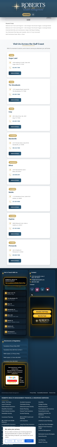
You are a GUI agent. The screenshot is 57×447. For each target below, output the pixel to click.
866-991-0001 (35, 281)
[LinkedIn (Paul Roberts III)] (42, 290)
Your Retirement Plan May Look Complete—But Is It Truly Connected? (23, 32)
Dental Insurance (43, 406)
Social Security (42, 436)
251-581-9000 (16, 201)
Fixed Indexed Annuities (8, 411)
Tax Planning (41, 440)
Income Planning (24, 413)
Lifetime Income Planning (45, 420)
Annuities (41, 402)
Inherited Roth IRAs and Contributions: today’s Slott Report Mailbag (22, 30)
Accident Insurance (25, 402)
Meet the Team (42, 315)
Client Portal (26, 14)
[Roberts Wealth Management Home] (28, 6)
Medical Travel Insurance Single (45, 427)
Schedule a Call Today (42, 311)
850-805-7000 (16, 255)
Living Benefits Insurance (8, 424)
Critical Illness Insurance (8, 406)
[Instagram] (37, 290)
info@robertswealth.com (38, 279)
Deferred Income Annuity (27, 406)
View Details (15, 73)
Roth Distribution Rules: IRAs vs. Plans (15, 34)
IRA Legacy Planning (44, 417)
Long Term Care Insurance (27, 424)
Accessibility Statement (42, 392)
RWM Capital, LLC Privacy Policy (12, 353)
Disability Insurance (7, 409)
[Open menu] (33, 14)
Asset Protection (6, 404)
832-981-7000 (16, 67)
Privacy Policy (33, 392)
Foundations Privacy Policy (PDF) (12, 346)
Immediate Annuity (7, 413)
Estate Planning (24, 409)
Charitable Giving (25, 404)
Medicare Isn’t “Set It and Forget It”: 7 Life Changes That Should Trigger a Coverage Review (28, 25)
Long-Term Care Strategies (45, 424)
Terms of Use (52, 392)
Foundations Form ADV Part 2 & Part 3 (13, 349)
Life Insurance (24, 420)
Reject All (19, 441)
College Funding (42, 404)
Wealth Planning (42, 442)
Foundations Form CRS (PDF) (11, 361)
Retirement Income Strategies (46, 434)
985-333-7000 (16, 148)
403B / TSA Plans (6, 402)
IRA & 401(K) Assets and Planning (26, 417)
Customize (9, 441)
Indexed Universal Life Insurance (44, 414)
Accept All (29, 441)
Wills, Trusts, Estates (7, 444)
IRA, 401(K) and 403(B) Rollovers (8, 421)
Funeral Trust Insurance (26, 411)
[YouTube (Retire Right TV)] (47, 290)
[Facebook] (32, 290)
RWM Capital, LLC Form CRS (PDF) (12, 357)
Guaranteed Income (43, 411)
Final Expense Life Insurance (46, 409)
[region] (19, 435)
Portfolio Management (44, 430)
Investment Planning (7, 417)
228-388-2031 (16, 174)
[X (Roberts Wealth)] (32, 295)
